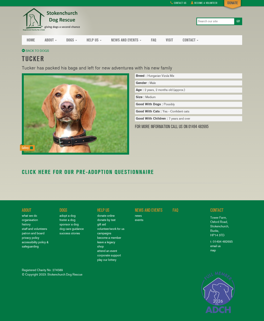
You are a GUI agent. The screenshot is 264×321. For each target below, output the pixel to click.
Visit (169, 40)
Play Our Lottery (106, 260)
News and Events (124, 40)
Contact (180, 3)
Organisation (30, 220)
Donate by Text (106, 220)
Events (139, 220)
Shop (100, 246)
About (49, 40)
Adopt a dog (68, 215)
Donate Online (106, 215)
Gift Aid (101, 224)
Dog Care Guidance (72, 229)
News (138, 215)
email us (215, 246)
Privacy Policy (30, 238)
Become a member (109, 238)
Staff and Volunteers (34, 229)
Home (31, 40)
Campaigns (104, 233)
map (213, 250)
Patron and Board (33, 233)
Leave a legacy (106, 242)
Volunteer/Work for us (110, 229)
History (26, 224)
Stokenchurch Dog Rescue (51, 19)
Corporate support (109, 255)
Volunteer (205, 3)
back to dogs (37, 51)
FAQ (153, 40)
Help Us (93, 40)
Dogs (70, 40)
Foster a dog (67, 220)
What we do (29, 215)
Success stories (70, 233)
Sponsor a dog (69, 224)
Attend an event (107, 251)
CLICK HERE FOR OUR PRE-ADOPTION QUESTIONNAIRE (88, 172)
